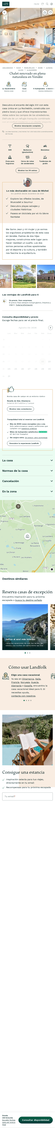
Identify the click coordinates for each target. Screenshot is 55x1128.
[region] (27, 536)
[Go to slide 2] (30, 61)
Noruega (25, 682)
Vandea (40, 67)
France (18, 67)
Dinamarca (28, 679)
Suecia (34, 682)
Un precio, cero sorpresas (36, 438)
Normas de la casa (15, 470)
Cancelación (10, 481)
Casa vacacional (7, 67)
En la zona (9, 491)
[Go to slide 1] (27, 61)
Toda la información (24, 305)
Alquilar (36, 4)
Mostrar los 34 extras (27, 170)
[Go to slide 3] (32, 61)
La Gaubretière (32, 70)
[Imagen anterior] (3, 35)
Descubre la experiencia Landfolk (24, 443)
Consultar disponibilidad (35, 1120)
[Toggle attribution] (52, 569)
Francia (15, 682)
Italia (38, 679)
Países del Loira (29, 67)
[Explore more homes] (4, 12)
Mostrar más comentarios (20, 409)
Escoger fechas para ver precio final (8, 1122)
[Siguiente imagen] (51, 35)
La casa (7, 460)
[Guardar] (50, 12)
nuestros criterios (29, 429)
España (28, 685)
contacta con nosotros (23, 696)
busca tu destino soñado (28, 600)
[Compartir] (45, 12)
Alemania (16, 685)
